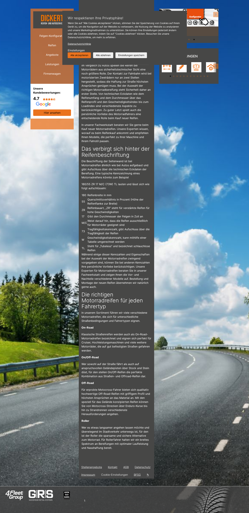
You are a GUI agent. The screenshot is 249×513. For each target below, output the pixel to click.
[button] (215, 26)
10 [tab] (200, 76)
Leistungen (52, 64)
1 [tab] (170, 76)
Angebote (52, 54)
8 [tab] (194, 76)
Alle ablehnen (103, 55)
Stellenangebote (91, 467)
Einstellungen (76, 50)
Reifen (52, 45)
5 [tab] (183, 76)
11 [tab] (204, 76)
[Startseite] (52, 20)
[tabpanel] (188, 22)
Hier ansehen (52, 112)
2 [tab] (189, 39)
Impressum (88, 474)
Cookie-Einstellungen (114, 474)
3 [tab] (194, 39)
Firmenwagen (52, 73)
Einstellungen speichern (131, 55)
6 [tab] (187, 76)
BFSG (137, 474)
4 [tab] (180, 76)
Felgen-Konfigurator (52, 35)
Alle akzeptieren (79, 55)
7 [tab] (190, 76)
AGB (126, 467)
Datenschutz (142, 467)
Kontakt (112, 467)
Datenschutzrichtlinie (79, 43)
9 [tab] (197, 76)
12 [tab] (207, 76)
